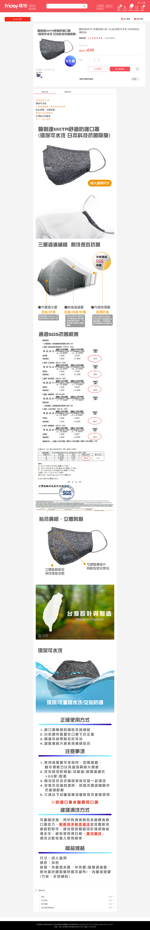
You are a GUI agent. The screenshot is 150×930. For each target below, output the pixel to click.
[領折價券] (138, 19)
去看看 (134, 79)
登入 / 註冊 (141, 3)
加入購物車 (120, 69)
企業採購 (100, 6)
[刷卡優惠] (125, 19)
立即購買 (98, 69)
